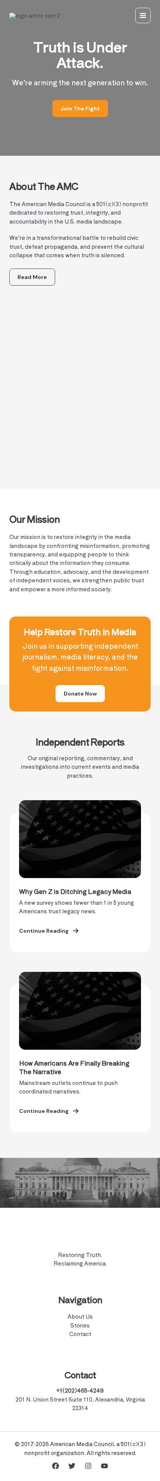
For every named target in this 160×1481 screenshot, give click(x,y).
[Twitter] (71, 1465)
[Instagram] (88, 1465)
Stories (80, 1325)
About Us (80, 1316)
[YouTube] (104, 1465)
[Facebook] (55, 1465)
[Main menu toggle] (143, 15)
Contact (80, 1334)
